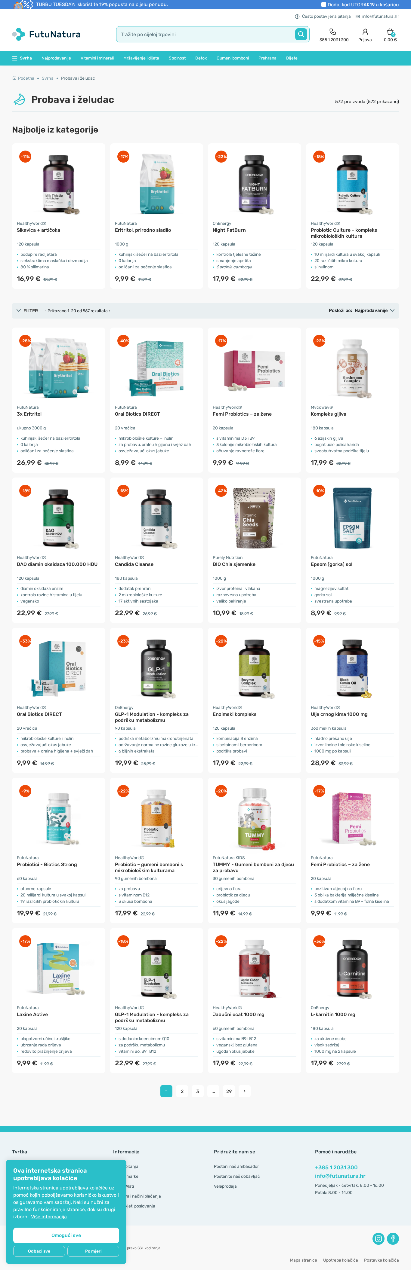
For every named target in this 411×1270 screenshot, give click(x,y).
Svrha (48, 78)
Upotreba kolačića (340, 1260)
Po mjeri (93, 1251)
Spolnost (177, 58)
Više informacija (49, 1217)
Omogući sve (66, 1235)
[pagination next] (245, 1091)
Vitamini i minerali (97, 58)
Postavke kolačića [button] (381, 1260)
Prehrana (267, 58)
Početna (26, 78)
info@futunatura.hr (380, 16)
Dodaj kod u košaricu (363, 5)
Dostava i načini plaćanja (137, 1196)
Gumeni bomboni (233, 58)
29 (229, 1091)
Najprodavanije (56, 58)
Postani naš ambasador (236, 1166)
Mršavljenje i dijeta (141, 58)
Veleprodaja (225, 1186)
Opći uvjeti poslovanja (134, 1206)
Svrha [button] (26, 58)
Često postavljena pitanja (326, 16)
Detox (201, 58)
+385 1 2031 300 (336, 1167)
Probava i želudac (78, 78)
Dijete (292, 58)
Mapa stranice (303, 1260)
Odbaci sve (39, 1251)
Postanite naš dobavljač (237, 1176)
